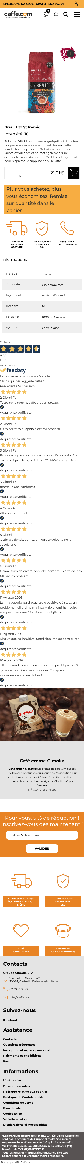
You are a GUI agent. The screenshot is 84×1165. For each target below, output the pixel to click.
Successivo (26, 386)
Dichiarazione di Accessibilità (25, 1124)
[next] (9, 124)
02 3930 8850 (18, 989)
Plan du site (12, 1108)
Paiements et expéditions (22, 1055)
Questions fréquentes (19, 1044)
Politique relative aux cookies (25, 1091)
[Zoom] (70, 53)
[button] (16, 1162)
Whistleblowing (15, 1119)
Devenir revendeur (17, 1086)
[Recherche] (66, 14)
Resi (6, 1061)
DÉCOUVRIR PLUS (42, 790)
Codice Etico (12, 1113)
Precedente (8, 386)
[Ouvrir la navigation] (77, 14)
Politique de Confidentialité (23, 1097)
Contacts (10, 1039)
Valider (42, 848)
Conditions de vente (18, 1102)
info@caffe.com (20, 997)
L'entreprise (12, 1080)
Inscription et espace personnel (26, 1050)
